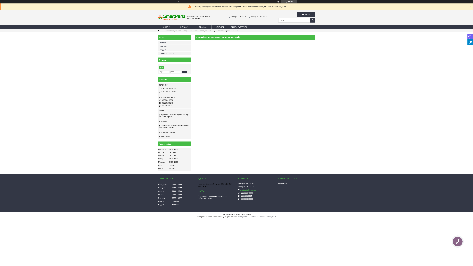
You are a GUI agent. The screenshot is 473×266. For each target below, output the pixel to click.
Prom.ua (248, 215)
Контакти (220, 27)
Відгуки (163, 50)
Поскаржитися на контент (247, 217)
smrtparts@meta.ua (168, 97)
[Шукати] (312, 20)
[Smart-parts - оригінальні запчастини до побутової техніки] (172, 19)
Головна (166, 27)
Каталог (183, 27)
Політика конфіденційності (266, 217)
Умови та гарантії (239, 27)
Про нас (202, 27)
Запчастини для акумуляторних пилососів (181, 31)
